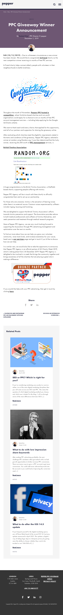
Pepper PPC (36, 112)
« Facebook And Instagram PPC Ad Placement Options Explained (13, 315)
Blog (9, 12)
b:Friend (43, 58)
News (31, 19)
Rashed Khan (24, 36)
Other (15, 405)
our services (18, 239)
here (12, 291)
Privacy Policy (49, 581)
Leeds (31, 576)
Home (4, 12)
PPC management (37, 142)
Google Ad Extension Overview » (51, 314)
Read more (17, 401)
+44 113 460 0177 (31, 588)
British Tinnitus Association (15, 147)
